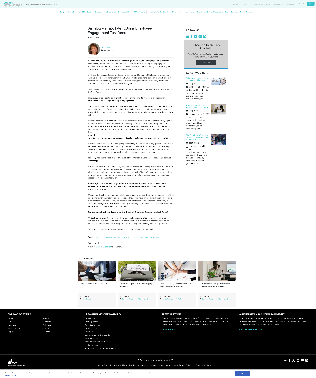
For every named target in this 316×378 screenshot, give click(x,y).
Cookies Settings (203, 365)
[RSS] (306, 361)
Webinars (46, 325)
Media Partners (91, 345)
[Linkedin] (188, 37)
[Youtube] (298, 361)
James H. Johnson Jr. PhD (171, 299)
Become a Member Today (96, 342)
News (10, 318)
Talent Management (248, 12)
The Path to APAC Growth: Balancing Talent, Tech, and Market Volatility (197, 137)
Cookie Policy (91, 328)
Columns (46, 332)
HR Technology (139, 12)
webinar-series (91, 338)
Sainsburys (99, 237)
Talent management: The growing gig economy (136, 285)
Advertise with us (92, 325)
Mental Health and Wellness (168, 12)
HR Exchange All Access (262, 4)
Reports (11, 332)
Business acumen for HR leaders (93, 284)
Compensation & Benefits (70, 12)
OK (242, 373)
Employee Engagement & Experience (101, 12)
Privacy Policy (185, 365)
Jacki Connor (106, 47)
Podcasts (12, 325)
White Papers (14, 328)
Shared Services (231, 12)
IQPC (171, 360)
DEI (83, 12)
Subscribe (107, 247)
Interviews (46, 322)
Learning (151, 12)
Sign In (301, 4)
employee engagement (140, 237)
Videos (11, 322)
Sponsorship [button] (278, 4)
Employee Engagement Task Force (117, 237)
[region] (158, 373)
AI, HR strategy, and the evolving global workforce (197, 106)
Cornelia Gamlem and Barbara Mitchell (136, 299)
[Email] (200, 37)
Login (98, 247)
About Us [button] (290, 4)
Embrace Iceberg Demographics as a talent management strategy (175, 285)
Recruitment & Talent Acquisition (210, 12)
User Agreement (92, 322)
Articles (45, 318)
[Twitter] (196, 37)
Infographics (47, 328)
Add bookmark (95, 37)
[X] (294, 361)
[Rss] (205, 37)
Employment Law (125, 12)
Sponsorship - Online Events (97, 335)
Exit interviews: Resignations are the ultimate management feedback (215, 285)
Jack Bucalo (86, 299)
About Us (89, 332)
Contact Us (90, 318)
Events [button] (246, 4)
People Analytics (188, 12)
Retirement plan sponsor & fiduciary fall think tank (197, 79)
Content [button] (236, 4)
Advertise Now (169, 329)
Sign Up (310, 4)
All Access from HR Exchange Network (102, 348)
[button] (74, 284)
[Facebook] (192, 37)
